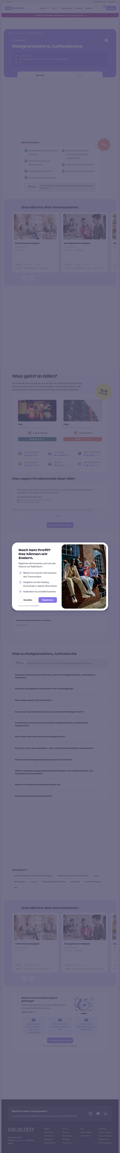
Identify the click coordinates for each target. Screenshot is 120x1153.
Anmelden (27, 600)
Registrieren (47, 600)
